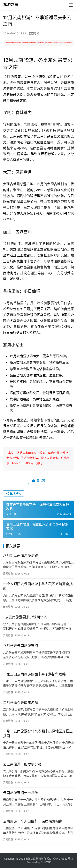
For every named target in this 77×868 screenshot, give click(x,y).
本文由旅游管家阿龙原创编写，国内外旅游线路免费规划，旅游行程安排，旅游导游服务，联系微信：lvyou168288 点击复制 (38, 458)
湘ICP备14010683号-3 (60, 858)
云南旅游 (34, 33)
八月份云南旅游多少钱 (20, 555)
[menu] (70, 5)
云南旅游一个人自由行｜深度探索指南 (32, 821)
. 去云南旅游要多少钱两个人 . (26, 617)
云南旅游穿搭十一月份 (20, 793)
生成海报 (15, 493)
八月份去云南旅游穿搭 (20, 646)
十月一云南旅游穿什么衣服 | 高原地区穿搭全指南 (38, 733)
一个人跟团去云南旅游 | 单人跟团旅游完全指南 (38, 586)
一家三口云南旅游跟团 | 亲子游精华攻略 (34, 674)
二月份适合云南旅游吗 (20, 703)
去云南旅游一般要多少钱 (22, 764)
